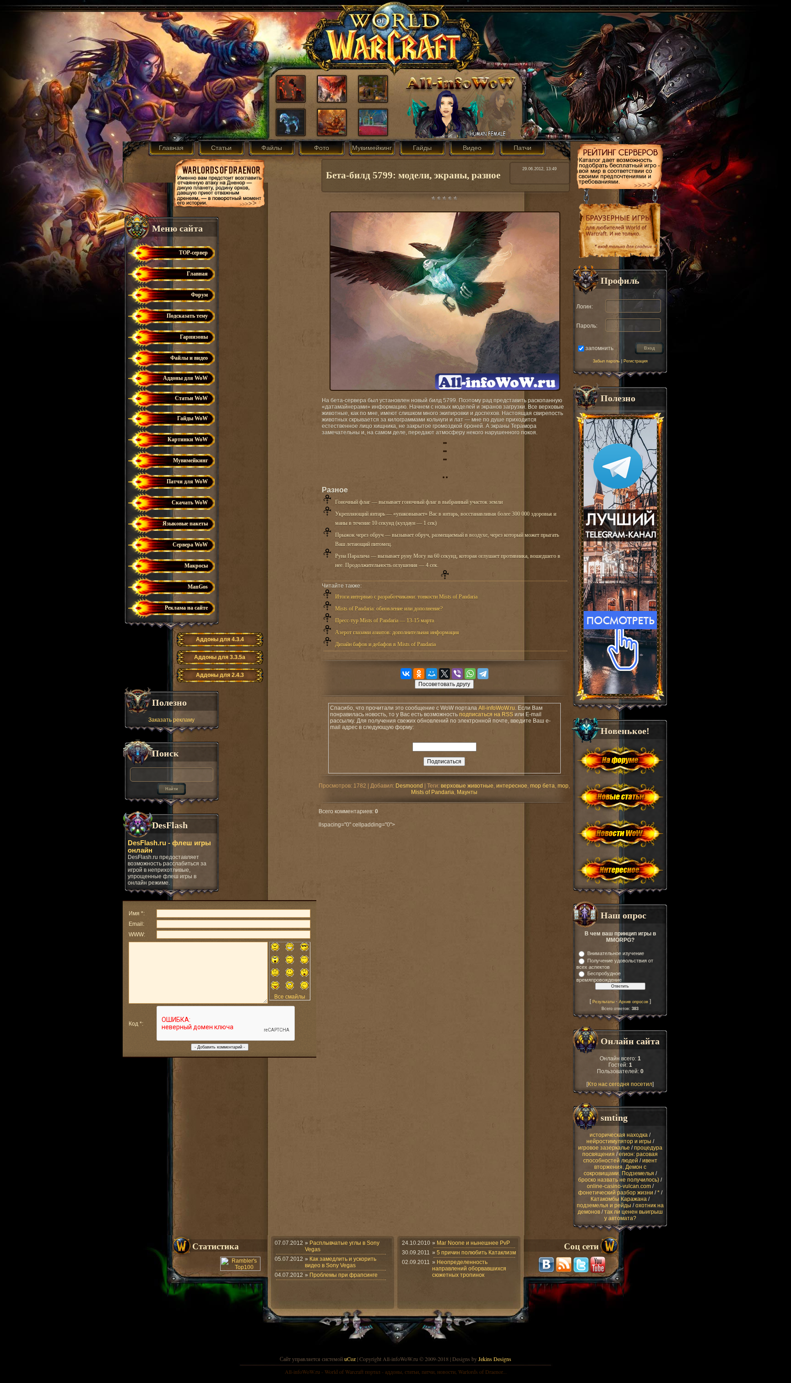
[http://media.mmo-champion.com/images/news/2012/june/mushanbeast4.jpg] (446, 458)
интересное (511, 786)
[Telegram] (482, 673)
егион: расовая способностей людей (620, 1157)
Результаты (603, 1001)
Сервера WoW (190, 544)
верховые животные (467, 786)
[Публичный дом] (373, 100)
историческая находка (619, 1135)
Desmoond (409, 786)
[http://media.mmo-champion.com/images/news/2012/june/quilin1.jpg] (444, 442)
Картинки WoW (188, 439)
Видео (472, 147)
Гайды (422, 147)
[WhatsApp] (470, 673)
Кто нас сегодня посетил (620, 1084)
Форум (199, 295)
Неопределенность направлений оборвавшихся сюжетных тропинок (469, 1268)
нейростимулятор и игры (618, 1141)
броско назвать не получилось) (618, 1180)
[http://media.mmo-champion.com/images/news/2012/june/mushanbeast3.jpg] (444, 458)
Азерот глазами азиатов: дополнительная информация (397, 632)
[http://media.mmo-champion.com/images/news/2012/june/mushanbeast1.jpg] (444, 450)
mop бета (542, 786)
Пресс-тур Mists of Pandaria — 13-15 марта (384, 620)
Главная (171, 147)
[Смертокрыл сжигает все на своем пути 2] (332, 100)
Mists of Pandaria (432, 792)
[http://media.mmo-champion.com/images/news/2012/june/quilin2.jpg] (446, 442)
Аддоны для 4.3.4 (220, 639)
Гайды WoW (192, 418)
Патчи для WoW (187, 481)
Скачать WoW (190, 502)
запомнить (599, 348)
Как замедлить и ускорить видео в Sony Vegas (340, 1262)
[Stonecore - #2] (290, 100)
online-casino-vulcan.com (619, 1186)
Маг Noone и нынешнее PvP (473, 1243)
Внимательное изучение (615, 953)
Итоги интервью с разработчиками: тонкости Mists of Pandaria (406, 597)
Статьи (221, 147)
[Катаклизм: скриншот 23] (373, 133)
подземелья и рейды (604, 1205)
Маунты (467, 792)
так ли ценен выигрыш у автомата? (633, 1215)
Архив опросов (633, 1001)
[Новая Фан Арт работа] (332, 133)
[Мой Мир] (431, 673)
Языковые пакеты (185, 523)
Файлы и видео (189, 358)
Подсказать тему (187, 316)
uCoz (350, 1358)
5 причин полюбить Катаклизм (476, 1252)
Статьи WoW (191, 398)
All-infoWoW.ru (496, 708)
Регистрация (635, 361)
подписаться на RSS (486, 714)
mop (563, 786)
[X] (444, 673)
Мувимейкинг (372, 147)
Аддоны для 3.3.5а (219, 657)
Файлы (271, 147)
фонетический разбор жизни (615, 1192)
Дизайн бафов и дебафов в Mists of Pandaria (385, 644)
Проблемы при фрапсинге (343, 1275)
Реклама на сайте (186, 608)
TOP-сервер (193, 252)
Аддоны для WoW (185, 378)
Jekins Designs (494, 1358)
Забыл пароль (606, 361)
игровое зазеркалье (604, 1148)
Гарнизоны (194, 337)
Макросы (196, 565)
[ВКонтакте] (406, 673)
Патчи (522, 147)
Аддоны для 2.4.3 (220, 675)
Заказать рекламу (171, 720)
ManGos (198, 586)
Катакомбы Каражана (619, 1199)
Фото (321, 147)
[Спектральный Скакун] (290, 133)
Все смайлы (289, 997)
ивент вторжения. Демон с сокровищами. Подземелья (620, 1167)
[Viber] (457, 673)
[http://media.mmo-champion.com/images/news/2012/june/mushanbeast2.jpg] (446, 450)
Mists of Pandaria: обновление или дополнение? (389, 608)
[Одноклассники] (418, 673)
